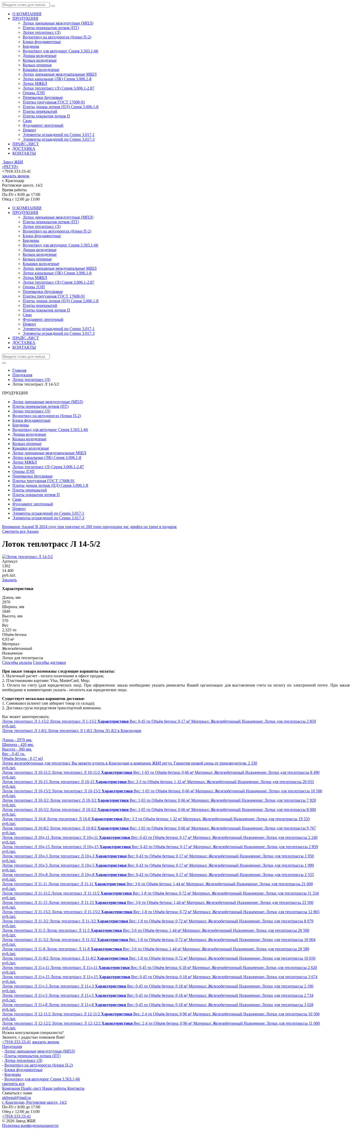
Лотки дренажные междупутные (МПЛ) (58, 23)
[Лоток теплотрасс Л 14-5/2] (27, 556)
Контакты (76, 1088)
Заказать (9, 580)
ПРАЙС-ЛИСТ (25, 144)
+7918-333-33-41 (16, 1042)
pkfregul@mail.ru (16, 1097)
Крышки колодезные (41, 69)
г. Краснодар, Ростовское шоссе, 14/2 (34, 1102)
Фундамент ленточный (43, 125)
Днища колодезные (39, 55)
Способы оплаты (17, 662)
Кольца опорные (37, 65)
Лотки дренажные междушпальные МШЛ (60, 74)
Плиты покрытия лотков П (46, 116)
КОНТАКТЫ (24, 153)
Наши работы (54, 1088)
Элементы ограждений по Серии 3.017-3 (59, 139)
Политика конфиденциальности (30, 1125)
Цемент (29, 130)
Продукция (12, 1046)
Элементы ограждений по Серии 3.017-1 (59, 134)
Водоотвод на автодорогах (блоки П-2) (57, 37)
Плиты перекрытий (40, 111)
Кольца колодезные (40, 60)
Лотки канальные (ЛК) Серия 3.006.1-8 (57, 79)
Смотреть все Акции (20, 531)
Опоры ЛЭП (34, 93)
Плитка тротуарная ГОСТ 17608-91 (54, 102)
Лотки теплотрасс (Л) (42, 32)
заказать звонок (15, 176)
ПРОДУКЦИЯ (25, 18)
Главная (19, 370)
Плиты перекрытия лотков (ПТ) (51, 28)
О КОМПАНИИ (26, 14)
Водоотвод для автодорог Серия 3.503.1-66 (60, 51)
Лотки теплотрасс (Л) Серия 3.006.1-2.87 (58, 88)
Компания (11, 1088)
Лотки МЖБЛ (35, 83)
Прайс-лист (31, 1088)
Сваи (27, 120)
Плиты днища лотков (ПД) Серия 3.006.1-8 (60, 107)
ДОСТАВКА (23, 148)
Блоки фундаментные (42, 41)
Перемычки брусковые (43, 97)
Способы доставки (49, 662)
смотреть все (13, 1083)
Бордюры (31, 46)
